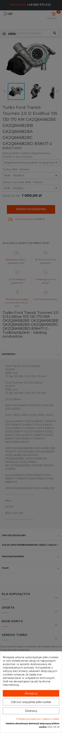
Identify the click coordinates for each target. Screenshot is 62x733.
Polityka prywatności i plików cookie (37, 719)
